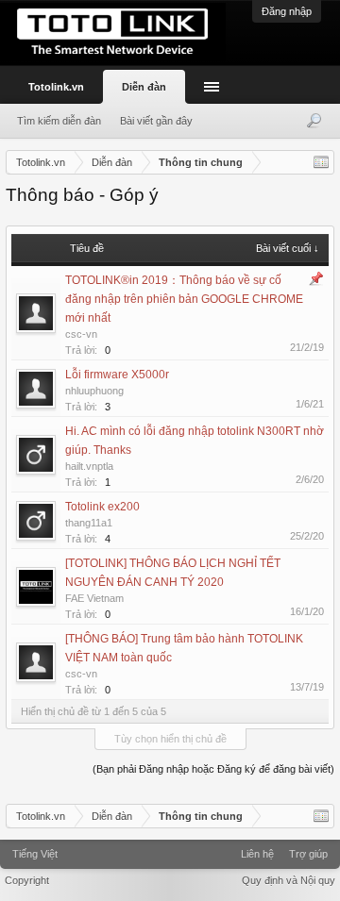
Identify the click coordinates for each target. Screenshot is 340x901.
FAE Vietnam (94, 598)
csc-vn (81, 334)
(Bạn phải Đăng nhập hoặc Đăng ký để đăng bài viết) (213, 769)
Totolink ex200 (102, 506)
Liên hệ (257, 853)
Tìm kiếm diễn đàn (59, 120)
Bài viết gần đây (156, 120)
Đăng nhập (287, 11)
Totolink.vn (56, 86)
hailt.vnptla (89, 466)
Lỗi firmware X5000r (117, 374)
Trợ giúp (308, 853)
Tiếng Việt (35, 853)
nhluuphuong (94, 390)
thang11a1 (88, 522)
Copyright (27, 880)
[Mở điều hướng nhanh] (321, 162)
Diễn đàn (144, 86)
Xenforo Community (170, 847)
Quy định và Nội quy (288, 880)
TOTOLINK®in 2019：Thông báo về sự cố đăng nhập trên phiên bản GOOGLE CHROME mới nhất (184, 299)
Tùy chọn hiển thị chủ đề (170, 738)
